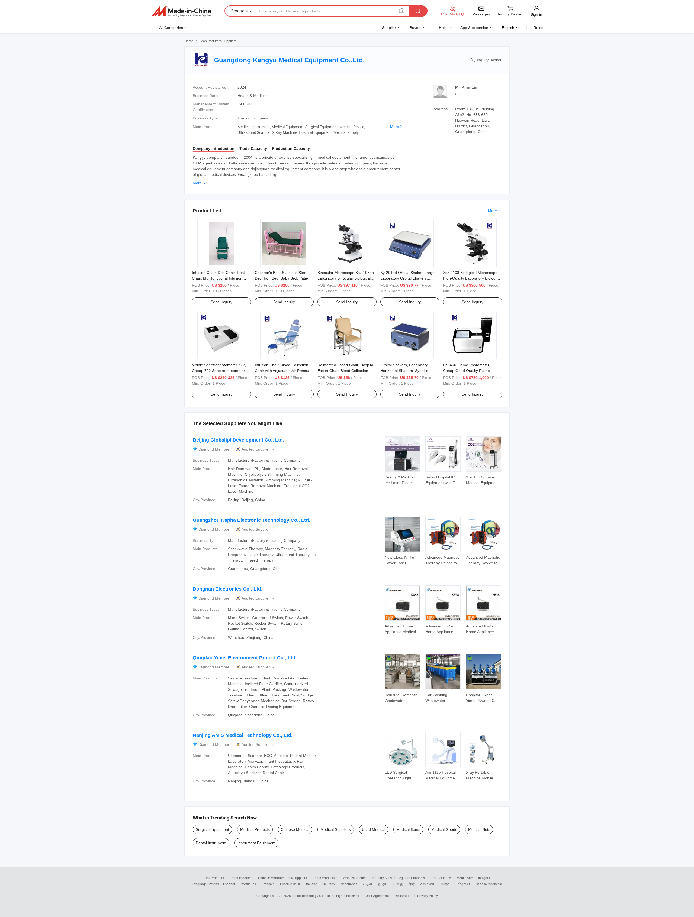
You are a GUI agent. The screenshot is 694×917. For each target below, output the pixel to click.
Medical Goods (444, 829)
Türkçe (444, 884)
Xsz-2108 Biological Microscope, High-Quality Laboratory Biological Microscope (472, 278)
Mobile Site (465, 878)
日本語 (398, 884)
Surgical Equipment (212, 829)
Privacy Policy (427, 895)
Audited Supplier (258, 449)
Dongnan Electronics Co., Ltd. (227, 589)
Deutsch (329, 884)
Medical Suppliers (335, 829)
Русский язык (290, 884)
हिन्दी (412, 884)
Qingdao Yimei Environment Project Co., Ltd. (245, 657)
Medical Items (408, 829)
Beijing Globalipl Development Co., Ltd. (238, 440)
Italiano (311, 884)
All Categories (171, 27)
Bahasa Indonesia (489, 884)
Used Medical (373, 829)
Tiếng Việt (462, 884)
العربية (367, 884)
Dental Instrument (211, 843)
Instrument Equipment (256, 843)
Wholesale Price (354, 878)
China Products (241, 878)
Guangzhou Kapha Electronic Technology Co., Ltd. (251, 520)
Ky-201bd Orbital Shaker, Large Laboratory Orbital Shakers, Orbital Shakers (407, 278)
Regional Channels (411, 878)
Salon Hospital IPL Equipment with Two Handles (442, 483)
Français (268, 884)
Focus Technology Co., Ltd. (312, 895)
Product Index (440, 878)
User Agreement (377, 895)
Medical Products (255, 829)
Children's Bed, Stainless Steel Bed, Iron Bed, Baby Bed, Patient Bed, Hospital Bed (283, 278)
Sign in (536, 14)
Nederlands (348, 884)
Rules (538, 27)
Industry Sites (382, 878)
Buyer (415, 27)
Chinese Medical (295, 829)
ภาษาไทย (427, 884)
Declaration (403, 895)
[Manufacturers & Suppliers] (181, 11)
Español (229, 884)
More (394, 126)
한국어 (382, 884)
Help (443, 27)
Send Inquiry (221, 302)
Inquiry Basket (486, 60)
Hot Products (214, 878)
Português (248, 884)
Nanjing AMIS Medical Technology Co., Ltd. (243, 735)
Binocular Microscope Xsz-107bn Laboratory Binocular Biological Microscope (345, 278)
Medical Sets (479, 829)
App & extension (474, 27)
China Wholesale (325, 878)
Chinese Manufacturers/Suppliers (282, 878)
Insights (484, 878)
